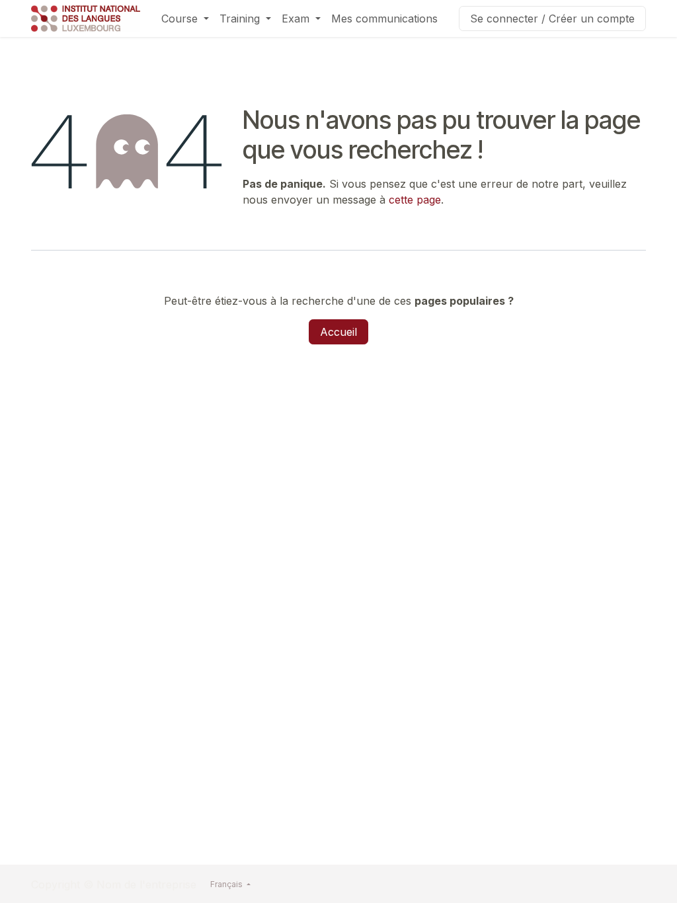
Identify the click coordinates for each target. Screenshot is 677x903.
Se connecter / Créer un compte (552, 18)
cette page (415, 199)
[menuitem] (185, 18)
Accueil (338, 331)
